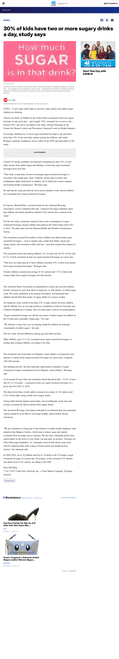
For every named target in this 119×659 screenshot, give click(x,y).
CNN (13, 100)
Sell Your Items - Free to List (32, 498)
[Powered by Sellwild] (72, 571)
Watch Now (110, 3)
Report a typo (9, 480)
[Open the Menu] (3, 3)
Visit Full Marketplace (68, 497)
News (6, 20)
